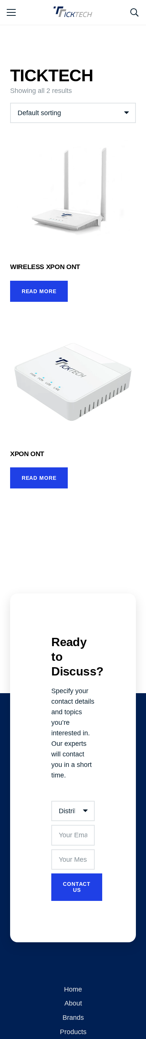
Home (73, 989)
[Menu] (11, 12)
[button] (134, 12)
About (73, 1003)
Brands (73, 1017)
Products (73, 1032)
